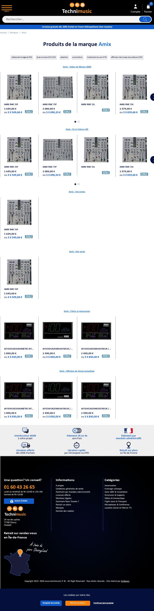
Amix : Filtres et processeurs (77, 311)
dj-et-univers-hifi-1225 (46, 57)
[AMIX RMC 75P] (58, 87)
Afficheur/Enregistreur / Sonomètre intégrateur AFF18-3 (58, 349)
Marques (14, 33)
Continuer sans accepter (104, 603)
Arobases (125, 581)
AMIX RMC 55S (127, 104)
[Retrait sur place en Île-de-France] (26, 559)
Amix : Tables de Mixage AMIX (77, 67)
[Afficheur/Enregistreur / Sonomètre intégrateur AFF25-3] (96, 332)
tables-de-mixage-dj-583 (22, 57)
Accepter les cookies (51, 603)
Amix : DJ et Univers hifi (77, 129)
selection (64, 57)
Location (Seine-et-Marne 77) (118, 508)
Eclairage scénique (113, 489)
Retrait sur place (63, 505)
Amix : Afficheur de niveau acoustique (77, 371)
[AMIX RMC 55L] (96, 87)
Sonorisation (110, 486)
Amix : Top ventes (77, 192)
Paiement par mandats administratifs (73, 492)
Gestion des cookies (65, 511)
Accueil (3, 33)
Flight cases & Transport (116, 501)
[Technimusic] (77, 7)
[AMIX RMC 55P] (19, 87)
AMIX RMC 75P (50, 104)
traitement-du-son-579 (97, 57)
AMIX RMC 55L (88, 104)
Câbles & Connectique (115, 498)
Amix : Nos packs (77, 252)
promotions (77, 57)
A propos (60, 486)
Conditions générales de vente (69, 489)
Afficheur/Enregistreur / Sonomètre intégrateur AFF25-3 (96, 349)
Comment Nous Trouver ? (67, 501)
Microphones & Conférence (117, 505)
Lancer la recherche (145, 19)
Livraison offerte (63, 495)
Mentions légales (64, 498)
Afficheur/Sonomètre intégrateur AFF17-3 (19, 349)
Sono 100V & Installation (116, 492)
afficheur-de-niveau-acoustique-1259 (126, 57)
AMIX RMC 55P (11, 104)
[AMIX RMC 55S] (135, 87)
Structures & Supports (115, 495)
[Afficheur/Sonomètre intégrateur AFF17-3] (19, 332)
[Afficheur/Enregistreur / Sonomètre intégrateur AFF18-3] (58, 332)
